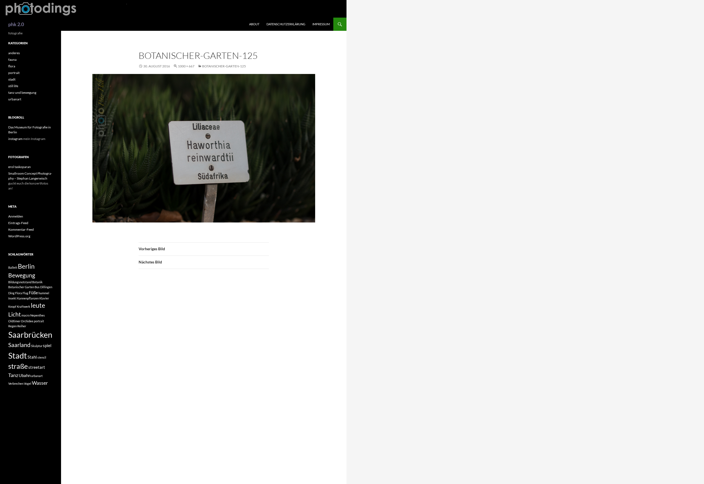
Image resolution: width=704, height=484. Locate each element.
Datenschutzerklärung (285, 24)
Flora (18, 293)
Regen (12, 326)
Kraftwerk (23, 306)
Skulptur (36, 346)
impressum (321, 24)
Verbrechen (15, 383)
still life (13, 86)
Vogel (27, 383)
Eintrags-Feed (18, 223)
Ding (11, 293)
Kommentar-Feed (21, 229)
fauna (12, 59)
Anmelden (15, 216)
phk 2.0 (16, 24)
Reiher (21, 326)
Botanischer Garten (21, 287)
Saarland (19, 345)
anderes (14, 53)
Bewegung (21, 275)
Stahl (32, 356)
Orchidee (27, 321)
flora (11, 66)
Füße (33, 292)
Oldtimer (14, 321)
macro (25, 315)
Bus (37, 287)
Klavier (44, 298)
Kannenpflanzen (28, 298)
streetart (36, 367)
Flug (25, 293)
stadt (11, 79)
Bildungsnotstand (20, 282)
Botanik (37, 282)
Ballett (12, 267)
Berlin (26, 266)
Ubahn (25, 375)
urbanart (14, 99)
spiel (47, 345)
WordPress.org (19, 236)
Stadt (17, 355)
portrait (14, 73)
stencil (41, 357)
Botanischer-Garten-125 (224, 66)
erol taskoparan (19, 167)
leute (38, 305)
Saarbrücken (30, 334)
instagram (15, 139)
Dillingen (46, 287)
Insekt (12, 298)
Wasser (40, 383)
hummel (43, 293)
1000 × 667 (186, 66)
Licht (14, 314)
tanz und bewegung (22, 92)
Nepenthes (37, 315)
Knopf (12, 306)
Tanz (13, 375)
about (254, 24)
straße (18, 366)
